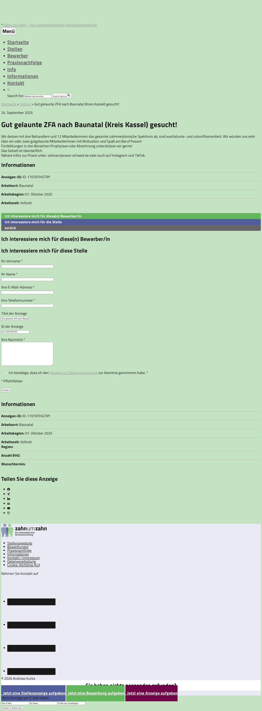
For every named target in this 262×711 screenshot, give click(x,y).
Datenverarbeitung (21, 561)
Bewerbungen (18, 546)
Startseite (18, 42)
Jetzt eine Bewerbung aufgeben (95, 693)
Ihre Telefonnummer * (18, 300)
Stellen (15, 48)
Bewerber (17, 55)
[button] (8, 89)
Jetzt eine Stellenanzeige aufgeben (33, 693)
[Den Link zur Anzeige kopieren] (8, 513)
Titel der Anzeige (14, 313)
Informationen (23, 76)
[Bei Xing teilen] (8, 494)
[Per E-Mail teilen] (8, 508)
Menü (8, 31)
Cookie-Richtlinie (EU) (23, 565)
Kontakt (15, 82)
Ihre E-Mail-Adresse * (18, 287)
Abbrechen (17, 707)
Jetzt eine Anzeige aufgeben (151, 693)
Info (11, 69)
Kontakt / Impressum (23, 557)
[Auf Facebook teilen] (8, 489)
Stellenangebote (19, 543)
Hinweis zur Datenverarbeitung (74, 372)
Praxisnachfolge (24, 62)
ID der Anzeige (12, 326)
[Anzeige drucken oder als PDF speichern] (8, 503)
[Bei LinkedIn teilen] (8, 498)
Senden (6, 707)
